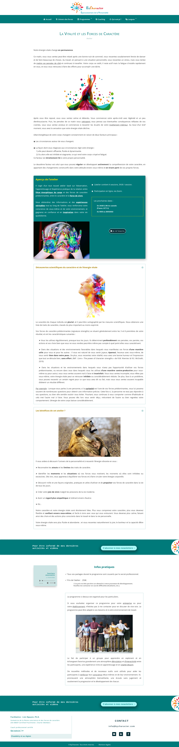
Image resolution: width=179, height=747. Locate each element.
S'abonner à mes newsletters (118, 548)
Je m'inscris (119, 231)
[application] (46, 582)
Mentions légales (105, 745)
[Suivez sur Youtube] (114, 734)
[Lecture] (40, 580)
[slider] (52, 583)
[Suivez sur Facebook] (128, 734)
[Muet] (48, 583)
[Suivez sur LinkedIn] (121, 734)
